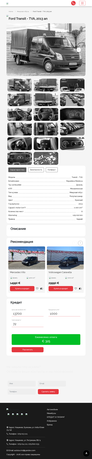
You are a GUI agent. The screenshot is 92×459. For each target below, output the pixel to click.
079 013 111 (22, 434)
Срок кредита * (17, 320)
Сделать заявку (48, 392)
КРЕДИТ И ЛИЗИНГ (56, 417)
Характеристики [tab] (17, 170)
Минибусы (51, 413)
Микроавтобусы (23, 11)
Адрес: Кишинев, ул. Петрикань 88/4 (25, 440)
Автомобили (52, 409)
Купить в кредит (22, 289)
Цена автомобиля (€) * (19, 310)
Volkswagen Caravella (60, 272)
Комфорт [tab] (52, 170)
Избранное (52, 421)
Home (11, 11)
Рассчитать (28, 350)
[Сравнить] (41, 288)
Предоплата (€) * (54, 310)
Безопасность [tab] (36, 170)
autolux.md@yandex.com (24, 450)
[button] (79, 50)
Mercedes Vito (17, 272)
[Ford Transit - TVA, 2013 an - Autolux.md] (19, 85)
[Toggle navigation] (82, 3)
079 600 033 (33, 444)
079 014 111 (23, 444)
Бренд (50, 425)
